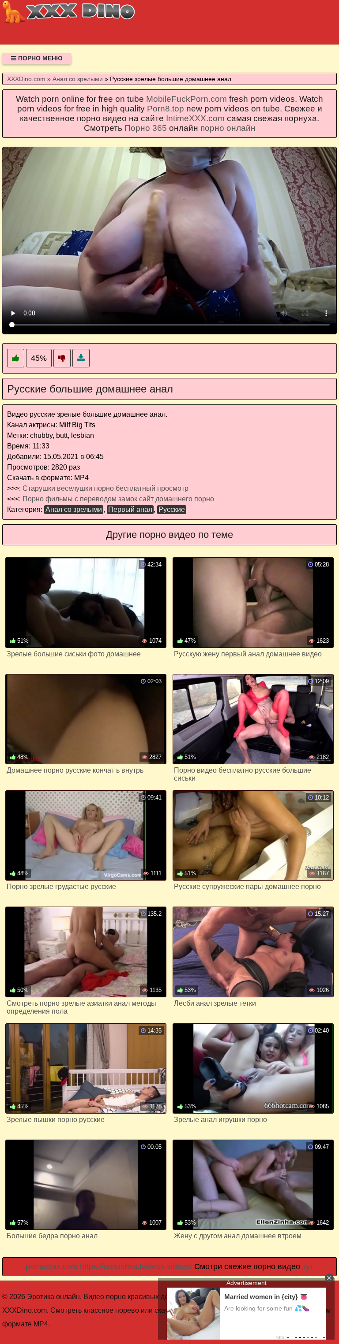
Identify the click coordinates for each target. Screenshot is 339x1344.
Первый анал (130, 509)
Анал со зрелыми (73, 509)
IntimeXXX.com (195, 118)
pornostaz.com (52, 1266)
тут (307, 1266)
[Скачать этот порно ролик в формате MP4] (81, 358)
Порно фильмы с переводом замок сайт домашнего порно (118, 499)
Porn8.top (165, 108)
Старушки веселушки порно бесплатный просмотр (105, 488)
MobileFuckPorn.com (186, 99)
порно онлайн (228, 128)
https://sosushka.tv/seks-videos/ (136, 1266)
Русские (171, 509)
